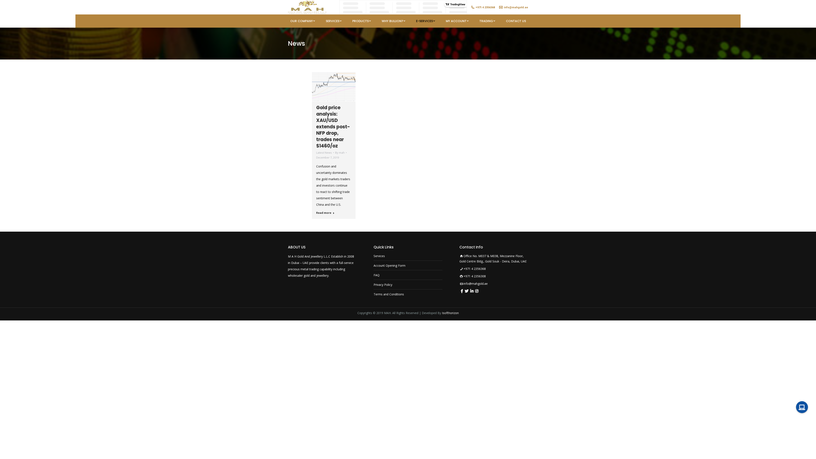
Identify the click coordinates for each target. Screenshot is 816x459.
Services (379, 256)
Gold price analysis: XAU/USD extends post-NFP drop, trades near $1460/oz (333, 127)
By (340, 152)
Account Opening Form (389, 266)
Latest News (324, 152)
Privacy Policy (383, 285)
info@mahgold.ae (475, 284)
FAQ (377, 275)
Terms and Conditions (389, 294)
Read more (323, 213)
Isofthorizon (450, 313)
